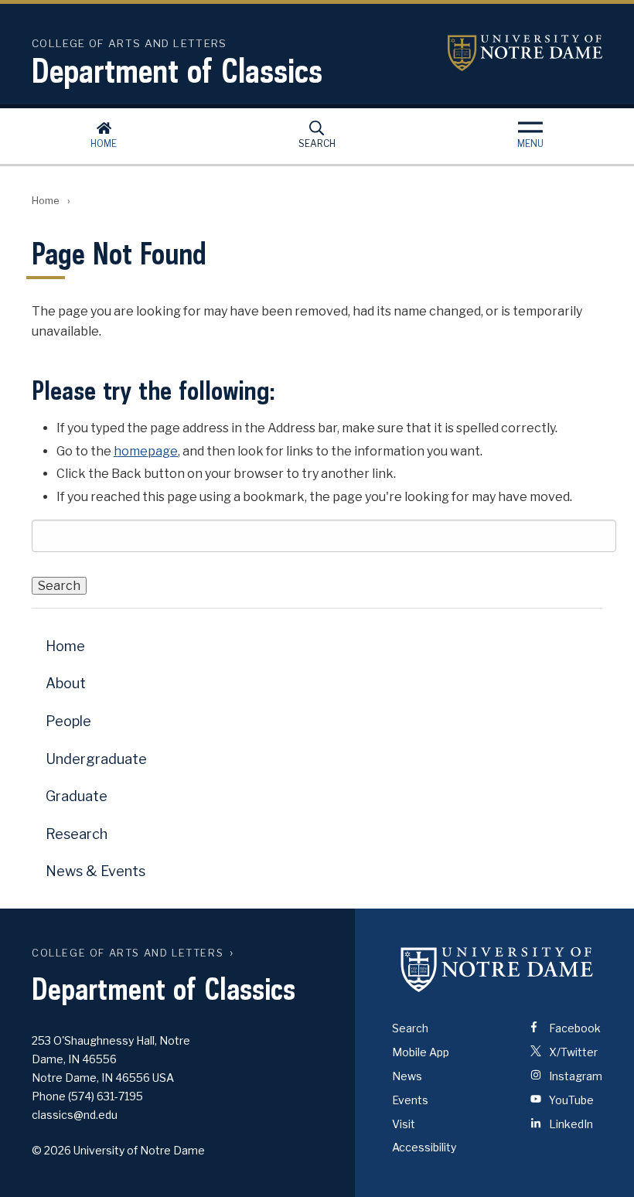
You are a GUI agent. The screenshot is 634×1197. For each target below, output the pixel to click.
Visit (403, 1123)
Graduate (76, 796)
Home (103, 143)
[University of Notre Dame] (497, 969)
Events (410, 1100)
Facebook (574, 1028)
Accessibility (424, 1147)
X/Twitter (572, 1052)
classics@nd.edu (75, 1114)
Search (317, 143)
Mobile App (420, 1052)
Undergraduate (96, 759)
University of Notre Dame (525, 53)
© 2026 (51, 1150)
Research (76, 834)
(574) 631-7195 (105, 1096)
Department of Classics (177, 70)
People (68, 721)
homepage (146, 451)
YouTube (570, 1100)
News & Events (95, 871)
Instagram (574, 1076)
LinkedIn (570, 1123)
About (66, 683)
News (407, 1076)
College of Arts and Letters (127, 953)
